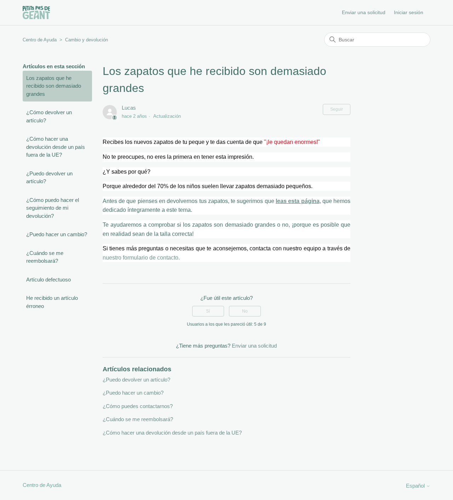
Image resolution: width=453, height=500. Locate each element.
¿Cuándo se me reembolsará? (44, 257)
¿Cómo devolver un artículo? (49, 116)
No (245, 311)
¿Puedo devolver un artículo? (49, 177)
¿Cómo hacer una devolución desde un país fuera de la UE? (55, 147)
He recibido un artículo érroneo (52, 302)
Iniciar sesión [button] (408, 12)
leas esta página (298, 201)
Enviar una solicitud (363, 12)
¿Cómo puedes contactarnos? (138, 406)
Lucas (129, 108)
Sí (208, 311)
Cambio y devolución (86, 39)
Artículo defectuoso (48, 280)
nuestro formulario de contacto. (141, 258)
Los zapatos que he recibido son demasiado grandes (53, 86)
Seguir (336, 109)
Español (416, 486)
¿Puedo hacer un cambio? (56, 234)
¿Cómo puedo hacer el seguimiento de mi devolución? (52, 208)
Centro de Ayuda (40, 39)
